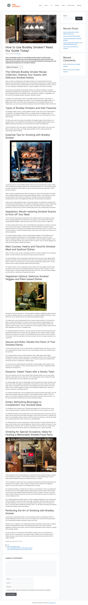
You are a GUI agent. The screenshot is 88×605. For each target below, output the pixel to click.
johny (64, 64)
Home (40, 5)
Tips (51, 5)
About (46, 5)
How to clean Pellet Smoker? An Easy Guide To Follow (19, 549)
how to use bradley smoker (13, 546)
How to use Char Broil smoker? (71, 36)
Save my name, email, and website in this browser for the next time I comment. (29, 590)
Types (63, 5)
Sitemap (79, 5)
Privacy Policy (71, 5)
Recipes (57, 5)
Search (65, 15)
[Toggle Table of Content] (20, 67)
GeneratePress (52, 602)
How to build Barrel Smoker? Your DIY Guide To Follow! (19, 547)
